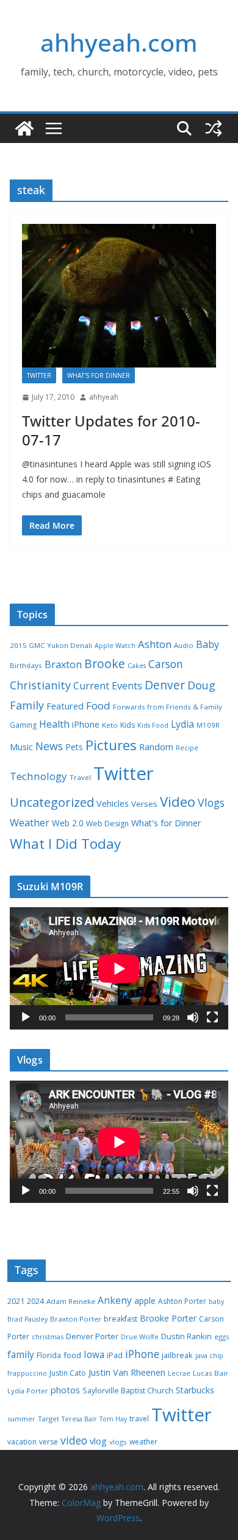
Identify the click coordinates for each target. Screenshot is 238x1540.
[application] (119, 968)
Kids (127, 725)
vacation (22, 1442)
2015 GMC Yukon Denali (51, 645)
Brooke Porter (168, 1318)
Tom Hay (113, 1419)
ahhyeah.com (119, 42)
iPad (115, 1355)
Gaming (23, 725)
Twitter (39, 375)
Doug (201, 685)
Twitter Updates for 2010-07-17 (111, 430)
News (49, 746)
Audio (183, 645)
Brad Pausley (27, 1319)
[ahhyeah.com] (24, 128)
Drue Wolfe (140, 1336)
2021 (15, 1301)
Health (54, 724)
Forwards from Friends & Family (167, 706)
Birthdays (26, 665)
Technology (38, 776)
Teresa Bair (79, 1419)
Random (156, 746)
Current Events (107, 685)
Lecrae (179, 1373)
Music (21, 746)
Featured (65, 706)
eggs (221, 1336)
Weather (29, 822)
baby (216, 1301)
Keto (110, 725)
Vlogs (211, 802)
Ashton (154, 644)
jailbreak (177, 1355)
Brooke (104, 663)
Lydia (182, 724)
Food (98, 706)
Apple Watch (115, 645)
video (73, 1440)
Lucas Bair (210, 1373)
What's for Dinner (98, 375)
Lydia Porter (27, 1390)
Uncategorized (52, 801)
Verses (144, 803)
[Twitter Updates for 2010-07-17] (119, 296)
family (20, 1354)
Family (27, 705)
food (72, 1355)
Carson (165, 664)
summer (21, 1418)
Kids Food (152, 725)
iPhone (85, 724)
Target (48, 1418)
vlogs (118, 1441)
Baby (207, 644)
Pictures (111, 745)
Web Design (107, 823)
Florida (49, 1355)
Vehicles (112, 803)
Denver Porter (92, 1336)
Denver (165, 685)
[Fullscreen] (212, 1017)
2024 (35, 1300)
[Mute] (193, 1017)
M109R (208, 725)
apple (145, 1300)
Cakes (137, 665)
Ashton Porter (182, 1301)
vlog (98, 1441)
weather (143, 1442)
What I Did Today (65, 843)
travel (139, 1418)
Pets (74, 747)
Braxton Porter (75, 1318)
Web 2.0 (68, 823)
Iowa (94, 1354)
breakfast (120, 1319)
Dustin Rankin (186, 1336)
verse (48, 1442)
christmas (47, 1336)
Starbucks (195, 1390)
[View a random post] (213, 128)
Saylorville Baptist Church (127, 1390)
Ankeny (115, 1300)
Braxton (63, 664)
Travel (80, 777)
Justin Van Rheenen (126, 1372)
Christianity (40, 685)
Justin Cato (67, 1373)
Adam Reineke (70, 1301)
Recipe (187, 748)
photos (65, 1390)
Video (177, 801)
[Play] (26, 1017)
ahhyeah (103, 397)
